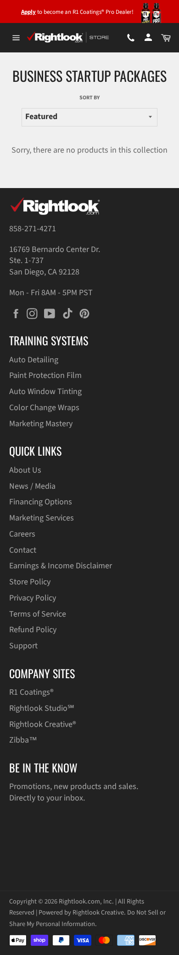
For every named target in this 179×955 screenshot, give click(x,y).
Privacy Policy (32, 598)
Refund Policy (32, 629)
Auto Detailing (33, 360)
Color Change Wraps (44, 407)
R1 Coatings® (31, 692)
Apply (28, 12)
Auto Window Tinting (45, 391)
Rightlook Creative (98, 912)
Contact (22, 550)
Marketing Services (41, 518)
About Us (25, 470)
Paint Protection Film (45, 375)
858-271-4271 (32, 228)
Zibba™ (23, 740)
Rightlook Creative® (42, 724)
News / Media (32, 486)
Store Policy (29, 582)
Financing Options (40, 502)
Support (23, 646)
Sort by (89, 98)
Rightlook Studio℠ (41, 708)
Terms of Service (37, 614)
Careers (22, 534)
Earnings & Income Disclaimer (60, 566)
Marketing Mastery (41, 423)
